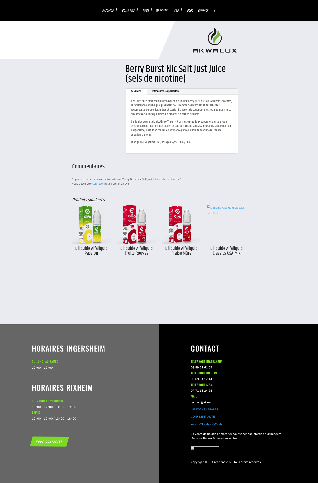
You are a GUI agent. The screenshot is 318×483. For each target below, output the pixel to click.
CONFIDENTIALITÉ (203, 416)
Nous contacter (49, 441)
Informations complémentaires (166, 91)
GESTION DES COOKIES (206, 424)
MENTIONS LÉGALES (204, 409)
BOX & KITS (128, 10)
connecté (98, 183)
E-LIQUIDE (108, 10)
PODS (146, 10)
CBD (176, 10)
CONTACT (203, 10)
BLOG (190, 10)
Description (136, 91)
